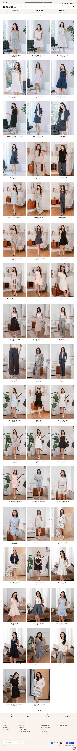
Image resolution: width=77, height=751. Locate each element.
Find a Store (72, 1)
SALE (56, 6)
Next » (41, 710)
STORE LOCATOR (41, 6)
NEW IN (21, 6)
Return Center (44, 729)
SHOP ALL (27, 6)
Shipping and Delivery (45, 725)
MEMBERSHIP (50, 6)
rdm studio (8, 745)
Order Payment (44, 731)
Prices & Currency (45, 733)
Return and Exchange (45, 727)
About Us (5, 725)
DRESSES (33, 6)
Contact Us (67, 1)
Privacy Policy (6, 729)
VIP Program (21, 727)
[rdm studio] (9, 7)
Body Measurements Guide (25, 731)
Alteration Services (23, 729)
